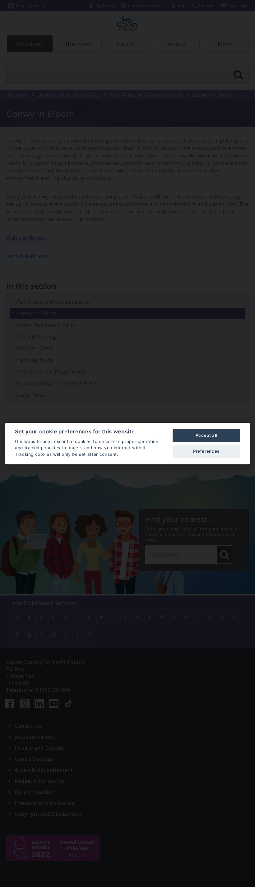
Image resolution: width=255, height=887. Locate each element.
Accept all (206, 435)
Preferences (206, 451)
